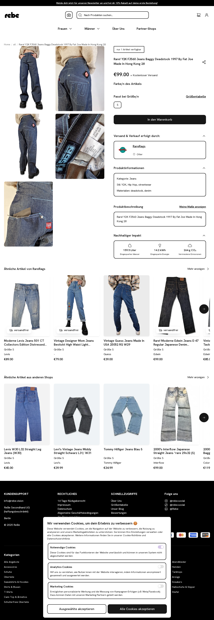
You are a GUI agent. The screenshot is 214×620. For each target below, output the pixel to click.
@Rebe (174, 509)
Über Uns (118, 29)
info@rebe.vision (13, 501)
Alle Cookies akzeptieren (137, 609)
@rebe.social (177, 501)
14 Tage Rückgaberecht (71, 501)
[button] (204, 62)
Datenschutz (65, 509)
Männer (90, 29)
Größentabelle (196, 96)
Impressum (64, 505)
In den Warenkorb (160, 119)
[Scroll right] (204, 309)
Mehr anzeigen (196, 269)
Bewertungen (119, 513)
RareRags (139, 146)
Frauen (62, 29)
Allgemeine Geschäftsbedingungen (78, 513)
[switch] (161, 547)
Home (7, 44)
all (14, 44)
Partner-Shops (146, 29)
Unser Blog (117, 509)
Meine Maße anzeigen (192, 206)
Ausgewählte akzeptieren (76, 609)
